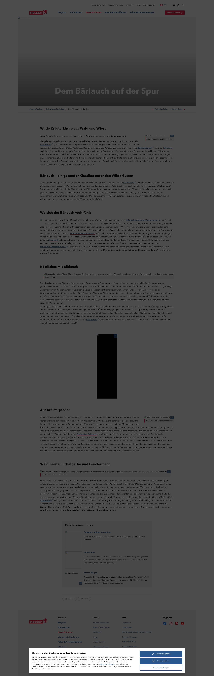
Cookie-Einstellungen (161, 668)
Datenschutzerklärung (107, 664)
